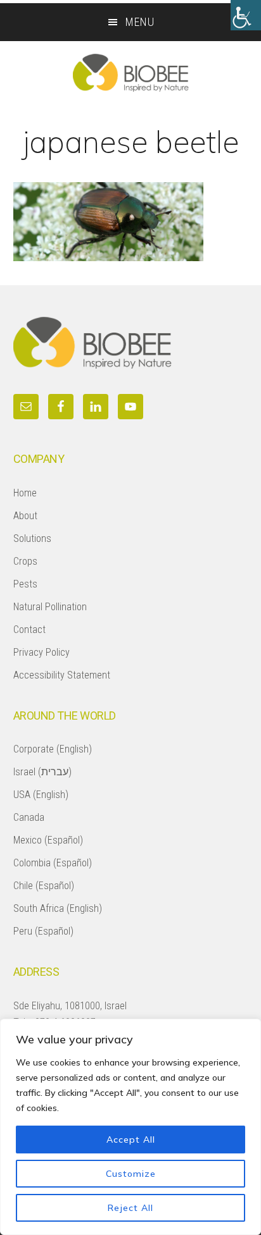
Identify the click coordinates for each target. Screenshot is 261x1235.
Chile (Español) (43, 886)
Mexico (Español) (48, 840)
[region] (130, 1127)
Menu (140, 21)
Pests (25, 584)
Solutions (32, 538)
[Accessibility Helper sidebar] (246, 15)
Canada (28, 817)
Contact (29, 630)
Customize (131, 1173)
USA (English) (40, 795)
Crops (25, 561)
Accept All (130, 1139)
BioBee (130, 73)
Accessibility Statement (61, 675)
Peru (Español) (43, 931)
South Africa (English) (57, 908)
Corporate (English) (52, 749)
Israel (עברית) (42, 772)
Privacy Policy (41, 652)
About (25, 516)
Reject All (130, 1207)
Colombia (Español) (52, 863)
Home (25, 493)
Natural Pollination (50, 607)
